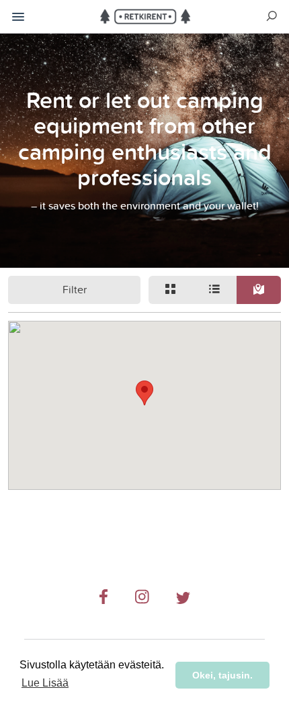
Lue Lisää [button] (45, 683)
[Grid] (171, 290)
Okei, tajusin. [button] (222, 675)
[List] (215, 290)
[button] (144, 393)
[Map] (259, 290)
